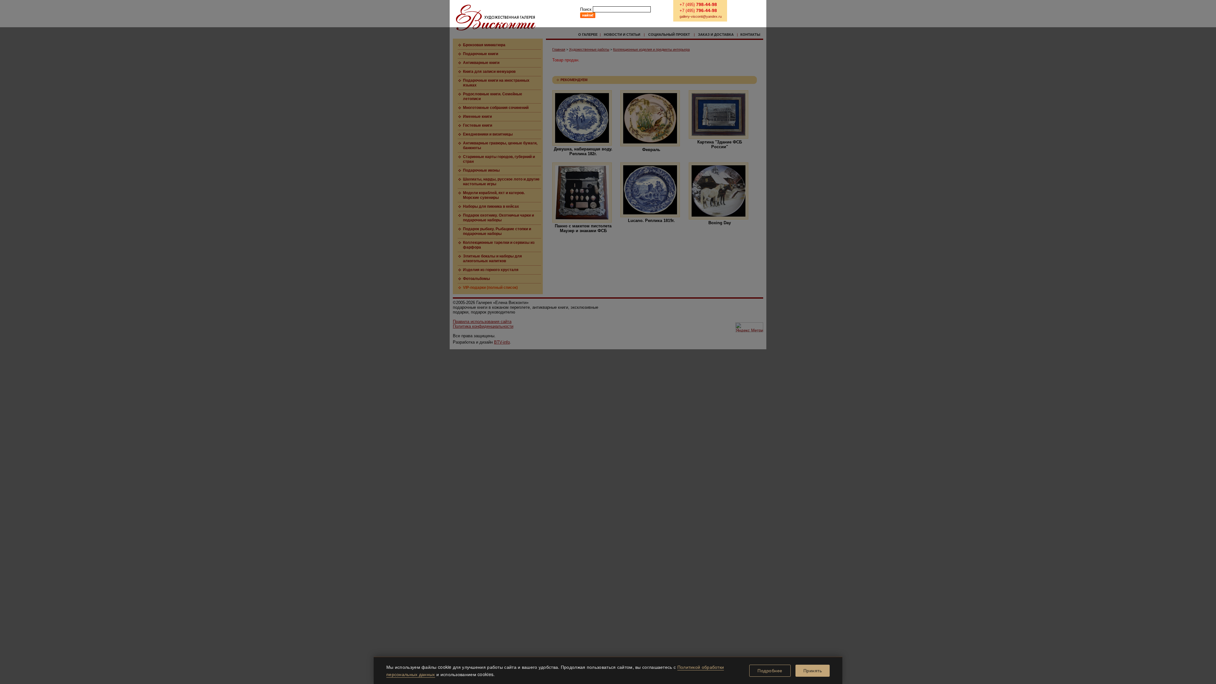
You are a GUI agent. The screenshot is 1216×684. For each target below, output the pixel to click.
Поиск (586, 9)
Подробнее (769, 670)
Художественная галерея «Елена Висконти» (495, 17)
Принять (812, 670)
